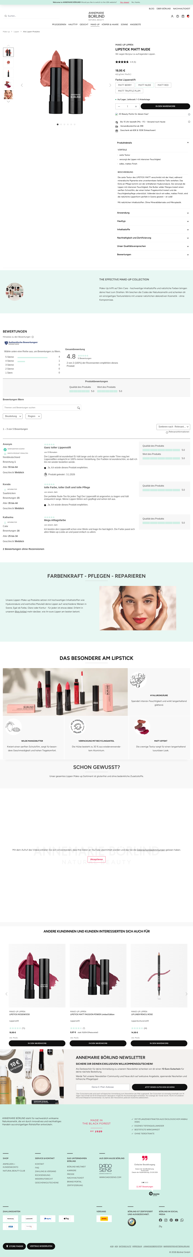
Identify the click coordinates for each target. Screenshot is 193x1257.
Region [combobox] (31, 416)
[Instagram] (165, 1220)
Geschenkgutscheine (47, 1182)
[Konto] (172, 16)
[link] (84, 356)
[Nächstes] (110, 85)
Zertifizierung (75, 1185)
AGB (111, 1246)
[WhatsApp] (182, 1220)
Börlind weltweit (76, 1167)
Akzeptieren (96, 859)
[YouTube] (176, 1220)
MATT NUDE (144, 85)
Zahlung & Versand (45, 1171)
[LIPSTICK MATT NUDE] (66, 82)
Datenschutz (125, 1246)
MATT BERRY (125, 85)
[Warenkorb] (183, 16)
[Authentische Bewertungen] (21, 343)
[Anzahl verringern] (118, 106)
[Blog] (160, 1226)
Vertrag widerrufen (41, 1246)
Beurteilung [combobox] (11, 416)
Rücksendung (42, 1175)
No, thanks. (136, 2)
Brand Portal (74, 1182)
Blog (151, 8)
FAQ (37, 1168)
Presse (70, 1174)
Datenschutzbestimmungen (151, 850)
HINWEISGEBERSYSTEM (152, 1246)
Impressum (137, 1246)
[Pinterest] (171, 1220)
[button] (189, 114)
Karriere (71, 1170)
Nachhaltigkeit (181, 8)
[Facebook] (160, 1220)
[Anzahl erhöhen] (136, 106)
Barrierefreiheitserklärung (176, 1246)
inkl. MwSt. (125, 74)
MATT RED (163, 85)
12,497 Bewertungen (144, 1187)
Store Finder (16, 1246)
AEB (116, 1246)
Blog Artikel (21, 611)
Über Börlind (164, 8)
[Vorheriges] (22, 85)
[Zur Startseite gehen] (96, 16)
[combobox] (33, 16)
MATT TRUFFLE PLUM (129, 91)
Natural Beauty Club (14, 1171)
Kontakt (39, 1164)
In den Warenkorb (165, 106)
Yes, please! (124, 2)
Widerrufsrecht (44, 1179)
